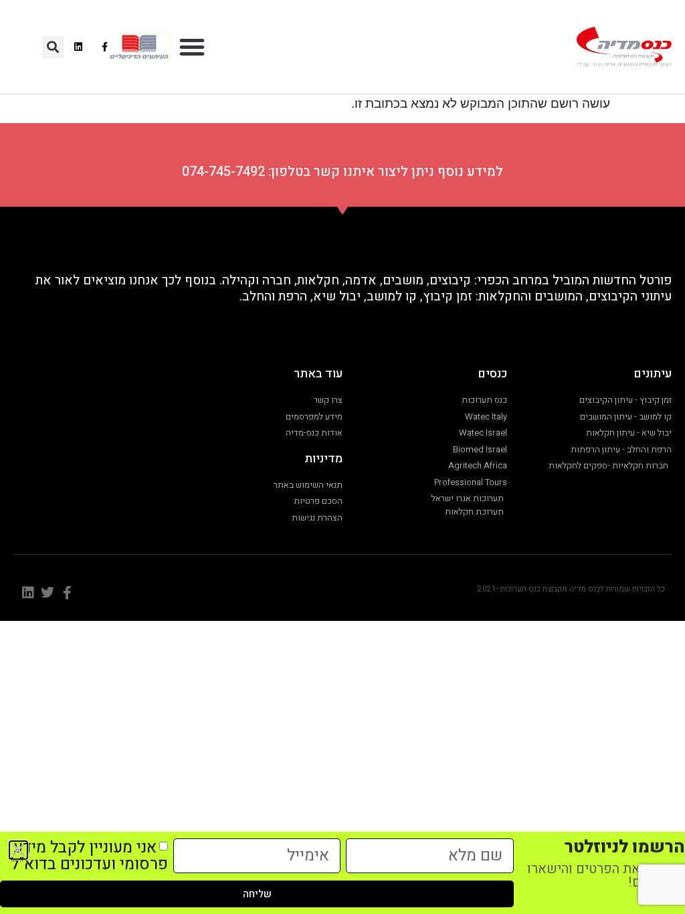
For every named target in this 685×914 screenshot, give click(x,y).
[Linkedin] (79, 46)
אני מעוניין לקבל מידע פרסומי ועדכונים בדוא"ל (89, 856)
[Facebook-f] (105, 46)
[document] (342, 457)
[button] (192, 47)
